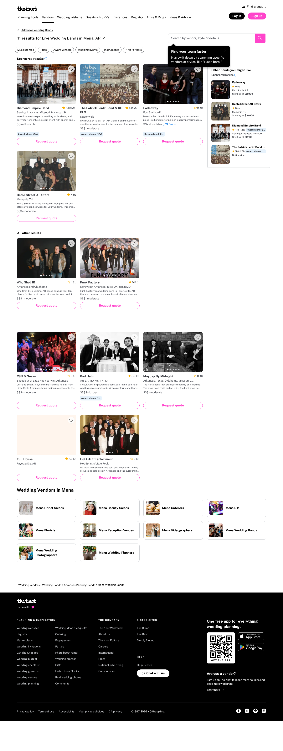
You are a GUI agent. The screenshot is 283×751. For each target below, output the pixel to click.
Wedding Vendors (29, 585)
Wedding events (88, 49)
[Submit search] (260, 38)
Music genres (25, 49)
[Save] (71, 69)
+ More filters (134, 49)
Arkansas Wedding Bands (37, 30)
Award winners (62, 49)
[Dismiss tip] (225, 50)
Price (43, 49)
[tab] (41, 101)
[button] (45, 59)
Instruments (111, 49)
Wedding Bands (51, 585)
